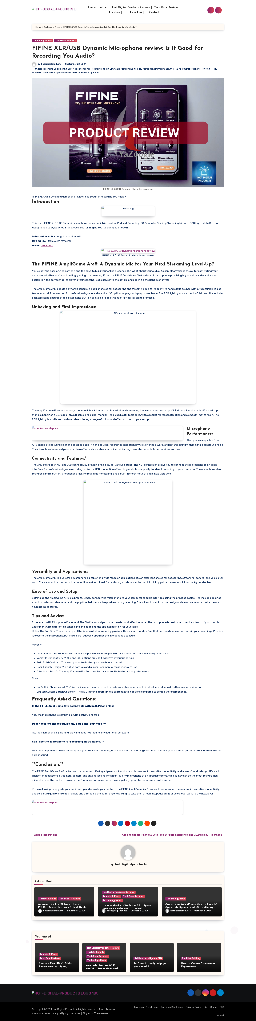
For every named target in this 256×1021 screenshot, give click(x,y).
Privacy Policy (193, 1007)
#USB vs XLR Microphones (85, 72)
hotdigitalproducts (51, 64)
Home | (93, 7)
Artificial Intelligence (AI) (148, 958)
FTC (222, 1007)
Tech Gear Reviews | (167, 7)
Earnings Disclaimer (172, 1007)
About (220, 1015)
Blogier (86, 1013)
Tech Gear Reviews (65, 40)
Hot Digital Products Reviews (118, 892)
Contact (154, 12)
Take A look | (136, 12)
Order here (47, 245)
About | (105, 7)
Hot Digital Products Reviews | (132, 7)
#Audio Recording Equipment (50, 69)
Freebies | (116, 12)
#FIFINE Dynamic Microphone (118, 69)
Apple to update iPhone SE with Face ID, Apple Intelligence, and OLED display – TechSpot (191, 907)
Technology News (42, 40)
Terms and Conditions (146, 1007)
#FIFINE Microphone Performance (151, 69)
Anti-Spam (210, 1007)
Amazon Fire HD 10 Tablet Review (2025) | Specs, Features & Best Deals (55, 966)
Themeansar (101, 1013)
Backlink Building (191, 958)
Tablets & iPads (47, 899)
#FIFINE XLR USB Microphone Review (189, 69)
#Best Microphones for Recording (84, 69)
